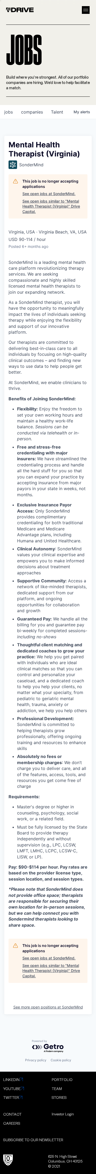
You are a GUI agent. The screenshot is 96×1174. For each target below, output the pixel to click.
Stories (59, 1097)
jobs (8, 112)
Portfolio (62, 1079)
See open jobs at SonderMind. (48, 193)
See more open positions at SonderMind (48, 1007)
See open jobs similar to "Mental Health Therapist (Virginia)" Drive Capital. (51, 206)
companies (32, 112)
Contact (12, 1114)
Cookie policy (61, 1060)
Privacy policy (35, 1060)
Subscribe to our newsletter (33, 1139)
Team (57, 1088)
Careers (11, 1123)
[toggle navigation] (86, 10)
